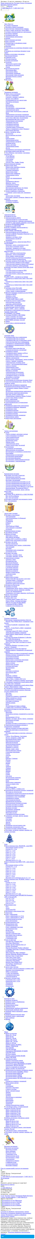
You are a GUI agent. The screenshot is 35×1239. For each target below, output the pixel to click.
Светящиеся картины (12, 124)
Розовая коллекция (11, 811)
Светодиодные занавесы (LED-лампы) (17, 262)
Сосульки (9, 819)
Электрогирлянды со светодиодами (17, 219)
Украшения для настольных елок (15, 825)
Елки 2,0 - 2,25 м (11, 889)
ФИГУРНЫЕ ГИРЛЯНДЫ (13, 230)
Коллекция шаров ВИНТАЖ (14, 1073)
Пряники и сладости (12, 747)
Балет (7, 757)
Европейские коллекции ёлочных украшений (19, 790)
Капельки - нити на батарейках (15, 254)
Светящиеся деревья (11, 351)
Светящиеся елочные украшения (15, 415)
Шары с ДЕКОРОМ (12, 1046)
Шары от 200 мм (11, 1043)
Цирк (7, 780)
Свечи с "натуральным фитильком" (17, 364)
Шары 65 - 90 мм (11, 1038)
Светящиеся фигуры (11, 35)
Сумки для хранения (12, 973)
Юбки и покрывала (12, 971)
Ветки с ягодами (11, 145)
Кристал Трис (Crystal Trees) (14, 956)
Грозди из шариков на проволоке (16, 1067)
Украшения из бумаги (12, 184)
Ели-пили (9, 776)
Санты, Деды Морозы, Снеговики (16, 736)
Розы (7, 137)
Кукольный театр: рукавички (15, 550)
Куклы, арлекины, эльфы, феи (15, 737)
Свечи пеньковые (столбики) (15, 435)
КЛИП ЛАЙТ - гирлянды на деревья (16, 277)
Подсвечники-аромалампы (14, 456)
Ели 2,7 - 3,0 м (10, 858)
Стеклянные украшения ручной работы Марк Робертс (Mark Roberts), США (18, 686)
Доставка (17, 3)
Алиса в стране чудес (12, 784)
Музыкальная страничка (13, 777)
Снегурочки (9, 159)
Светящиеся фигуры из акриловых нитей (18, 340)
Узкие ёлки (8, 913)
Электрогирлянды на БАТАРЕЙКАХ (16, 232)
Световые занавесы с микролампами (17, 265)
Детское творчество (12, 543)
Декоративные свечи (12, 367)
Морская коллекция (12, 742)
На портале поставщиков (20, 1168)
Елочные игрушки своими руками (15, 828)
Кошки (8, 763)
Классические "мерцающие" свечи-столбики (19, 359)
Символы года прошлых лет (14, 605)
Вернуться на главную (7, 1184)
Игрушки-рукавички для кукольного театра (18, 499)
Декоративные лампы (12, 417)
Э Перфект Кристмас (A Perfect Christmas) (18, 949)
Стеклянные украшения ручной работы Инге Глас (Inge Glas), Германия (18, 682)
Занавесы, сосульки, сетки (14, 237)
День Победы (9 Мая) (12, 526)
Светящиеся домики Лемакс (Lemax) (17, 388)
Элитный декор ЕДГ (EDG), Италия (17, 631)
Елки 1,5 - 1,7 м (10, 852)
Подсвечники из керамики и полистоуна (18, 451)
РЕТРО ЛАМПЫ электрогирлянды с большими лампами (16, 228)
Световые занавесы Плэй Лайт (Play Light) (18, 261)
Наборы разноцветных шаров (15, 1062)
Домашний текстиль (12, 122)
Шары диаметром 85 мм (13, 1111)
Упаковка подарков (12, 200)
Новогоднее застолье (12, 664)
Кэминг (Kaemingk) (12, 946)
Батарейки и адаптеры (12, 377)
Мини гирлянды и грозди (14, 698)
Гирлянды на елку (10, 216)
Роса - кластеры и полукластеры (16, 253)
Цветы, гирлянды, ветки (12, 132)
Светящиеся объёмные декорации (15, 407)
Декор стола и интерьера (12, 94)
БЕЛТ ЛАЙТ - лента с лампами (15, 308)
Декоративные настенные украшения (17, 114)
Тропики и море (11, 559)
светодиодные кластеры (13, 302)
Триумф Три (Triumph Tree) (14, 941)
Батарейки (9, 240)
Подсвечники (10, 106)
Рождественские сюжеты (13, 750)
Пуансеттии (9, 133)
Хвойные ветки (10, 143)
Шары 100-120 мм (11, 1040)
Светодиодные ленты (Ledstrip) (14, 307)
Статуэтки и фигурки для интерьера (17, 117)
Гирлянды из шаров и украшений (16, 696)
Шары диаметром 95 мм (13, 1110)
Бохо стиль (9, 575)
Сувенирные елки (11, 938)
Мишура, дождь (11, 183)
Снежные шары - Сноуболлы (15, 580)
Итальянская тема (11, 561)
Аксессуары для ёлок (11, 967)
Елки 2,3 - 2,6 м (10, 857)
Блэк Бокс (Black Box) (12, 943)
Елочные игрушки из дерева (14, 804)
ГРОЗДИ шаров (10, 1052)
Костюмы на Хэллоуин (13, 65)
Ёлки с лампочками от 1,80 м (15, 917)
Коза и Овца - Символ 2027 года (16, 679)
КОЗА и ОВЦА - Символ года (15, 788)
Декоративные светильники (14, 36)
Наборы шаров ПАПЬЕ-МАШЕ (15, 1055)
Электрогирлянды (11, 976)
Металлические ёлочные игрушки (16, 803)
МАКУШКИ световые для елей (15, 320)
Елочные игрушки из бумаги (15, 806)
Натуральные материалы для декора (17, 188)
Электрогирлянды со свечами (15, 374)
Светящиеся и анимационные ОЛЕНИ (17, 343)
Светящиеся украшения (13, 677)
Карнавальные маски (12, 779)
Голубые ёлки (10, 932)
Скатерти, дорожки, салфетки (15, 97)
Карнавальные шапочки (13, 477)
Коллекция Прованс (11, 56)
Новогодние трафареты (13, 173)
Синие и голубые (11, 1089)
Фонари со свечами (12, 370)
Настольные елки (10, 905)
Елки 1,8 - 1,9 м (10, 854)
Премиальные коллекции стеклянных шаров (19, 1070)
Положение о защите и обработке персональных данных (13, 1215)
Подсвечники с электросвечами (15, 108)
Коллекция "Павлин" (12, 745)
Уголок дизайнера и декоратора (15, 191)
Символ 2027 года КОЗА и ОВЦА (16, 539)
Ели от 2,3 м (9, 903)
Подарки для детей (11, 542)
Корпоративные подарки (13, 531)
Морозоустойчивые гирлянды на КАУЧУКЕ (19, 292)
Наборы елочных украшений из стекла (18, 655)
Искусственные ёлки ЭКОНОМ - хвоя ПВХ (18, 846)
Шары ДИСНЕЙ (11, 1057)
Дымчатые (9, 1103)
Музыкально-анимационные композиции (18, 391)
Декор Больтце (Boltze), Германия (16, 632)
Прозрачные (9, 1102)
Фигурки (8, 693)
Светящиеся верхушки (13, 975)
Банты (8, 176)
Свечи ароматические (12, 437)
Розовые (8, 1094)
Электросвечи (10, 1159)
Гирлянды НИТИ (11, 294)
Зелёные (8, 1095)
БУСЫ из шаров (11, 1054)
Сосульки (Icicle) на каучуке (14, 272)
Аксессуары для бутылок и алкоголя (17, 111)
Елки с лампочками (11, 399)
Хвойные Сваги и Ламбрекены (14, 1002)
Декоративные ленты (12, 175)
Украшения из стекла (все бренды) (15, 648)
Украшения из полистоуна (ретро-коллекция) (19, 793)
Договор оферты (10, 1197)
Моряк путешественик (13, 572)
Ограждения (9, 986)
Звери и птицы (10, 663)
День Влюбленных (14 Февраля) (16, 518)
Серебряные (9, 1086)
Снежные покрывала (12, 170)
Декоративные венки (12, 146)
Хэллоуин (8, 62)
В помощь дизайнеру (12, 202)
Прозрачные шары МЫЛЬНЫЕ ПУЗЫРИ (18, 1063)
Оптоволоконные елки (12, 401)
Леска (7, 908)
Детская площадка (11, 59)
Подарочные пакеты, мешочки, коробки (18, 590)
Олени (8, 753)
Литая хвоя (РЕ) (11, 909)
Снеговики (9, 160)
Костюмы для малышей (13, 480)
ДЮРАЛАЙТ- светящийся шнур (15, 305)
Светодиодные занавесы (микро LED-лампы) (20, 264)
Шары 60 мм (10, 1036)
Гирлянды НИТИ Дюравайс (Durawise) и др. (19, 234)
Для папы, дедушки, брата (14, 555)
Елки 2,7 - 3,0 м (10, 892)
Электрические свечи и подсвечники (16, 356)
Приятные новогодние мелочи (15, 583)
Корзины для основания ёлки (15, 970)
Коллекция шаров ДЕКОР (14, 1075)
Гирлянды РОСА (11, 235)
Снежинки (9, 817)
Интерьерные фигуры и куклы (15, 119)
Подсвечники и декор (12, 1157)
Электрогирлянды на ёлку (14, 919)
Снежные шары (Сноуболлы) (15, 127)
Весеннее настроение (12, 564)
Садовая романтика (12, 1164)
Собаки (8, 761)
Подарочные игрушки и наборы (15, 706)
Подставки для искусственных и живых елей (20, 968)
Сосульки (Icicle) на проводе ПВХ (16, 270)
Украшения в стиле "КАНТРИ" (15, 796)
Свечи (8, 103)
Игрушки (9, 548)
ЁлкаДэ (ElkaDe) (11, 965)
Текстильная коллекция (13, 800)
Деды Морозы (10, 156)
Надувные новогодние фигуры (14, 151)
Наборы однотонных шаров (14, 1060)
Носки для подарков (11, 594)
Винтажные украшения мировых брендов (18, 620)
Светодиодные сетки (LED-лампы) (16, 289)
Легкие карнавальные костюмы (15, 478)
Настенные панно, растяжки (14, 189)
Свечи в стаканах (11, 366)
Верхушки (9, 694)
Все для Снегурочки (12, 497)
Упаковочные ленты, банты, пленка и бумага (19, 588)
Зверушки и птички (12, 535)
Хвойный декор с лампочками (14, 1016)
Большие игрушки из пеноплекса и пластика (19, 723)
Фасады (8, 389)
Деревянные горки (11, 409)
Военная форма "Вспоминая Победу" (17, 488)
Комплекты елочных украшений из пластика (19, 714)
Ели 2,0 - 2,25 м (10, 901)
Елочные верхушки (12, 666)
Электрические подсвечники (15, 372)
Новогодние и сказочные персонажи (17, 659)
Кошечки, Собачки (11, 675)
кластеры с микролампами (14, 304)
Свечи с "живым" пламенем (14, 361)
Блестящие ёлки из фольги (14, 935)
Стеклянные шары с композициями (16, 1130)
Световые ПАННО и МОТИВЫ (15, 315)
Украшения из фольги (12, 181)
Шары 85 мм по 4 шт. (12, 1121)
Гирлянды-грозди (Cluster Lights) (15, 300)
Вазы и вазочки (10, 41)
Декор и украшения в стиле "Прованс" (18, 129)
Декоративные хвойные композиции (16, 1008)
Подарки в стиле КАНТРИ (14, 582)
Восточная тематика (12, 569)
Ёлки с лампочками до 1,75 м (15, 916)
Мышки (8, 769)
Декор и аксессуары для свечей (15, 445)
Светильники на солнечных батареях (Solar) (18, 380)
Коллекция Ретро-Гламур (13, 739)
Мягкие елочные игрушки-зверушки (17, 728)
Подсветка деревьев (11, 33)
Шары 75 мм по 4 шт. (12, 1122)
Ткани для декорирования (14, 178)
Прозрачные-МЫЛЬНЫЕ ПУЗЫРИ (17, 1051)
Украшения (9, 983)
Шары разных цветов (11, 1083)
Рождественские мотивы (13, 164)
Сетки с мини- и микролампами (15, 291)
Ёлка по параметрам (7, 1168)
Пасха (8, 524)
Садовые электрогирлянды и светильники (18, 32)
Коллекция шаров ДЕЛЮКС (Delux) (17, 1071)
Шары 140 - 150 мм (12, 1041)
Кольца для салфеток (12, 98)
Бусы (7, 180)
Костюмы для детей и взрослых (15, 475)
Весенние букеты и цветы (14, 76)
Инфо (24, 1195)
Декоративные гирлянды (13, 141)
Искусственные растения (13, 40)
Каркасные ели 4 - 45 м (13, 981)
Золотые (8, 1084)
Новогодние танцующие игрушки (16, 540)
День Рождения (10, 516)
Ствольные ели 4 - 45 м (13, 979)
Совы (7, 765)
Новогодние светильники (13, 418)
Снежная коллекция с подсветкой (16, 350)
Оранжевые (9, 1098)
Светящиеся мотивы (11, 413)
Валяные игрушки (11, 808)
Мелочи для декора (11, 596)
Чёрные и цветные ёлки (13, 933)
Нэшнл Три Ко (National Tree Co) (16, 944)
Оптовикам (28, 3)
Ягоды (8, 148)
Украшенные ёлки (11, 936)
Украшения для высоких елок (14, 827)
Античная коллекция (12, 656)
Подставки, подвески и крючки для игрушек (19, 680)
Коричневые (9, 1100)
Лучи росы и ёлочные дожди (15, 246)
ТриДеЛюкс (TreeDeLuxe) (14, 963)
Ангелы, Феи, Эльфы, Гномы (15, 162)
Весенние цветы (11, 1152)
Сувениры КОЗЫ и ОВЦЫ (14, 604)
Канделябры (9, 105)
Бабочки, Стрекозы (12, 758)
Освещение (9, 984)
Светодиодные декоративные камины (17, 28)
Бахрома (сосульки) (12, 297)
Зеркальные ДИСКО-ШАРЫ (15, 1065)
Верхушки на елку (11, 812)
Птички (8, 760)
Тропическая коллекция (13, 744)
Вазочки (8, 78)
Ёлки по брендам (10, 940)
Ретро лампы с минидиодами (15, 256)
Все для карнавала (11, 501)
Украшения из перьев (12, 798)
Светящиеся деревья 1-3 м (14, 354)
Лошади (8, 766)
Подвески (9, 820)
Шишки (8, 669)
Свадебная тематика (12, 567)
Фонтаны (8, 46)
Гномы (8, 774)
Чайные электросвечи (12, 358)
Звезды (8, 822)
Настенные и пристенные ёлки (14, 911)
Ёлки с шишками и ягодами (14, 927)
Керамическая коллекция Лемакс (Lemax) (18, 386)
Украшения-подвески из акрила (15, 795)
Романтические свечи (12, 1156)
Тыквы (8, 67)
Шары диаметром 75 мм (13, 1113)
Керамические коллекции (13, 801)
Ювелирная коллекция (13, 741)
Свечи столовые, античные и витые (17, 434)
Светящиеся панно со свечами (15, 375)
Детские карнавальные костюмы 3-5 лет (18, 481)
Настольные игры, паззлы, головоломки (18, 545)
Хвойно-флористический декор (15, 1014)
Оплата (22, 3)
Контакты (4, 4)
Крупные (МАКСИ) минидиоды (16, 259)
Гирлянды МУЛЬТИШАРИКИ (14, 224)
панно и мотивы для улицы (14, 316)
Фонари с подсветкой (12, 378)
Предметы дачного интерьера (14, 27)
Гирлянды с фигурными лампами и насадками (20, 222)
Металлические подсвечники (15, 450)
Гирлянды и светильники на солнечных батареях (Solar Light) (17, 311)
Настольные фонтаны (12, 130)
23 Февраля (9, 521)
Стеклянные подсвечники (14, 448)
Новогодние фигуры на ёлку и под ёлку (18, 578)
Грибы (8, 773)
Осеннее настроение (11, 60)
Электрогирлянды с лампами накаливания (19, 221)
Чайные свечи (10, 442)
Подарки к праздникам (12, 515)
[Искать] (10, 6)
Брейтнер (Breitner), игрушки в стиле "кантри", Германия (16, 646)
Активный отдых (11, 551)
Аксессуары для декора (13, 196)
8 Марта (8, 523)
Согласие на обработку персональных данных (15, 1211)
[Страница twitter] (17, 1203)
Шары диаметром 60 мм (13, 1114)
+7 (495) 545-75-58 (18, 8)
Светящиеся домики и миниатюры (16, 412)
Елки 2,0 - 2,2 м (10, 855)
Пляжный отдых (10, 57)
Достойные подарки (11, 532)
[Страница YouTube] (17, 1202)
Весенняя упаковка (12, 1165)
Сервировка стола (11, 1154)
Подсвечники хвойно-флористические (18, 459)
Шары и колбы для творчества (15, 1068)
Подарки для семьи (11, 553)
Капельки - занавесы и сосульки (15, 248)
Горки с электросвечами (13, 369)
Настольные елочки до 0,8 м (14, 847)
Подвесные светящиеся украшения (16, 385)
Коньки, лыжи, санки (12, 749)
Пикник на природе (12, 570)
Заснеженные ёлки (11, 928)
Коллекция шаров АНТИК (14, 1076)
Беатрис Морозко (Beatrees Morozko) (17, 954)
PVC (7, 906)
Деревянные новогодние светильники (17, 405)
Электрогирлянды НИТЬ (13, 218)
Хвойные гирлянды (11, 1000)
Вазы (7, 113)
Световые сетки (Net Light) (13, 288)
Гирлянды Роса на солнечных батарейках (18, 257)
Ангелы (8, 755)
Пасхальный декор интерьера (15, 75)
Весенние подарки (11, 1149)
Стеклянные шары (11, 1059)
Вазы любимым (10, 1151)
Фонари (7, 38)
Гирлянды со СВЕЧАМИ (13, 226)
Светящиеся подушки (12, 125)
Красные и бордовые (12, 1087)
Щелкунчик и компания (13, 782)
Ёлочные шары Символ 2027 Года (16, 599)
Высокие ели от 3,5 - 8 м (13, 893)
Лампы (7, 321)
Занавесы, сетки (11, 296)
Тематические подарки (12, 558)
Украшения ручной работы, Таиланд (17, 640)
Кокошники (9, 493)
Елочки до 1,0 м (11, 882)
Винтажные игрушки (12, 658)
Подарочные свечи (11, 440)
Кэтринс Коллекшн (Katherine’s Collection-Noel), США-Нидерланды (18, 638)
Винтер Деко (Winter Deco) (14, 962)
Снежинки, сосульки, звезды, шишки (16, 816)
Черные (8, 1092)
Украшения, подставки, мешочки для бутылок (20, 593)
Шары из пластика (11, 1033)
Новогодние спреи (11, 172)
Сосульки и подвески (12, 671)
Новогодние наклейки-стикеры (15, 167)
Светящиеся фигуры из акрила (15, 338)
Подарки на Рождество (12, 585)
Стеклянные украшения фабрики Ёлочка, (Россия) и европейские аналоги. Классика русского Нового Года (17, 690)
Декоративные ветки (12, 140)
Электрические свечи (12, 110)
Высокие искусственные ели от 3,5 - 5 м (18, 877)
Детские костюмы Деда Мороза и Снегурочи (19, 486)
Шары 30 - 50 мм (11, 1035)
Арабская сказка (11, 574)
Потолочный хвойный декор (14, 1009)
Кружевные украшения (13, 809)
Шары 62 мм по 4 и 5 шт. (13, 1124)
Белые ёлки (9, 930)
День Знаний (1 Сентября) (14, 527)
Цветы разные (10, 138)
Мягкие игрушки (10, 534)
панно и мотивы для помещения (16, 318)
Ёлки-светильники (11, 920)
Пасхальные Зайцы (12, 71)
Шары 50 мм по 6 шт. (12, 1126)
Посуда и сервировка (12, 95)
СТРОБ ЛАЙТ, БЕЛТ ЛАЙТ (14, 299)
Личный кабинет (12, 4)
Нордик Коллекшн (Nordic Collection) (17, 948)
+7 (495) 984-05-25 (6, 8)
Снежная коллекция (12, 186)
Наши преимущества (7, 3)
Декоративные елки (11, 924)
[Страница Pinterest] (17, 1205)
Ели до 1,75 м (10, 898)
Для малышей (10, 547)
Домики (8, 768)
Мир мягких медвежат (13, 537)
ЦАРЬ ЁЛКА (10, 951)
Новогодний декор (11, 165)
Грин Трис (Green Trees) (13, 957)
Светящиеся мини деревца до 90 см (17, 353)
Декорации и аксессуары (13, 63)
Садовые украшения (11, 25)
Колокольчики (10, 667)
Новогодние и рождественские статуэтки (18, 116)
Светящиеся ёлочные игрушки (15, 814)
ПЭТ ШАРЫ (10, 1048)
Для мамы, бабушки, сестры (14, 556)
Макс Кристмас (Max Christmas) (15, 952)
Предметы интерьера (12, 102)
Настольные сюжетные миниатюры (17, 393)
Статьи (3, 1197)
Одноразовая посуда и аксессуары (16, 100)
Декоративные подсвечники (14, 455)
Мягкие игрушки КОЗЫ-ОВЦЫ (16, 602)
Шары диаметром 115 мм (13, 1116)
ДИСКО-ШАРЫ (11, 1049)
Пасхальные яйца (11, 70)
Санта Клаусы (10, 157)
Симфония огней (11, 1162)
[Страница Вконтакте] (17, 1200)
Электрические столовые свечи (15, 362)
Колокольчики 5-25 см (12, 717)
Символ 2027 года (11, 598)
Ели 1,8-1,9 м (10, 900)
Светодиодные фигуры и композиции (17, 342)
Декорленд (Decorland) (13, 960)
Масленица (8, 79)
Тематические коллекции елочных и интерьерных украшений (16, 725)
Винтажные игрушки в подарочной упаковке (20, 653)
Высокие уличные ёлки (12, 978)
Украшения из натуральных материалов (18, 149)
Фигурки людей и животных (15, 394)
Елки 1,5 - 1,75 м (11, 885)
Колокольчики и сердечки (14, 699)
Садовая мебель (10, 44)
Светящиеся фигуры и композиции (16, 337)
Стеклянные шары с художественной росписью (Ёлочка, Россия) (16, 1107)
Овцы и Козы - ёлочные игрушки (16, 601)
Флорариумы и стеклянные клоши (15, 43)
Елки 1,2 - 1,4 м (10, 850)
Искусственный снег (12, 168)
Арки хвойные (9, 1017)
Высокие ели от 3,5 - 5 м (13, 860)
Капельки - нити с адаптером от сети (17, 245)
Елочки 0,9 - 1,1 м (11, 866)
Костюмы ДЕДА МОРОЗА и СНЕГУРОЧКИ (19, 494)
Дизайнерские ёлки (12, 925)
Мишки (8, 771)
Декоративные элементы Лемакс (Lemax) (18, 396)
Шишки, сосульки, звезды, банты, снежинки (19, 718)
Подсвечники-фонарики (13, 458)
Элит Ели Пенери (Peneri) (14, 959)
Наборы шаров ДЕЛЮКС (14, 1044)
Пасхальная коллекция (12, 68)
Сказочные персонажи (13, 752)
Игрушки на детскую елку (14, 792)
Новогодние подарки (11, 577)
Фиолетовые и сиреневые (14, 1097)
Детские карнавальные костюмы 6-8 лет (18, 483)
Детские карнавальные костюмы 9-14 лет (18, 485)
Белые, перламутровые (13, 1091)
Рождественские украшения (14, 661)
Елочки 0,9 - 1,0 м (11, 849)
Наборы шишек (10, 702)
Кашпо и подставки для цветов (14, 54)
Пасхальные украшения (13, 73)
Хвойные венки (10, 1003)
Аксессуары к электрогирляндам (15, 323)
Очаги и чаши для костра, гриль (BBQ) (17, 30)
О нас (2, 1195)
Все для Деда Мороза (12, 496)
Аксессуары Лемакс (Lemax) (14, 397)
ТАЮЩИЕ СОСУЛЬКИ (12, 313)
